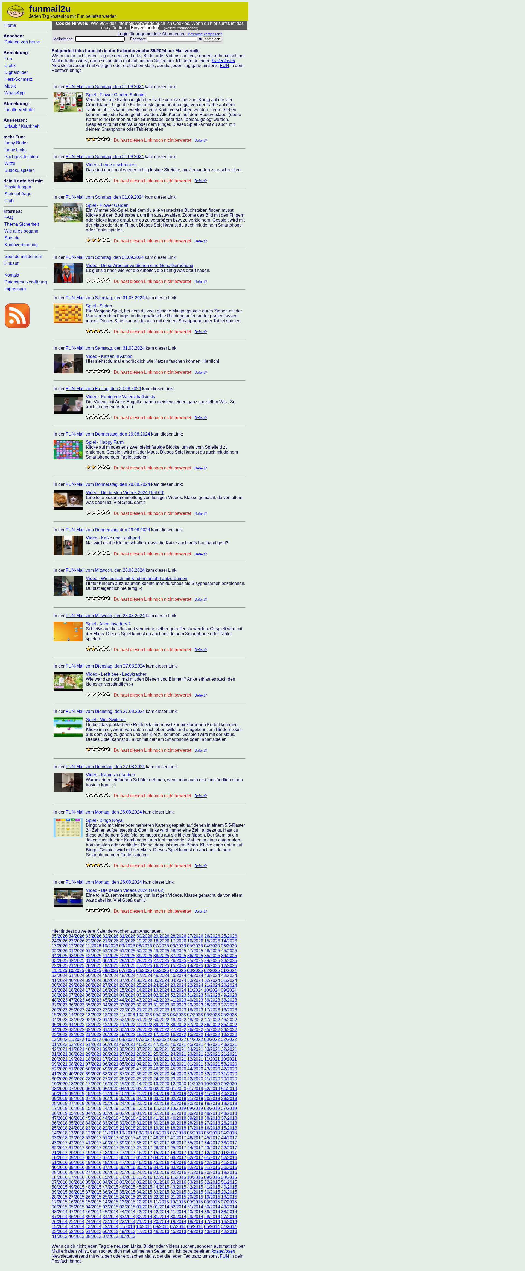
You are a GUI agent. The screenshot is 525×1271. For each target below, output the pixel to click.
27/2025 (161, 960)
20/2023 (161, 1010)
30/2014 (178, 1216)
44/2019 (161, 1093)
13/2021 (178, 1059)
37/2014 (60, 1216)
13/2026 (60, 946)
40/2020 (76, 1074)
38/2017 (144, 1143)
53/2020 (229, 1064)
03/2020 (144, 1088)
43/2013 (212, 1231)
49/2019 (76, 1093)
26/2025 (178, 960)
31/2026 (127, 936)
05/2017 (144, 1157)
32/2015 (178, 1192)
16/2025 (161, 965)
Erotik (10, 65)
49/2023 (229, 995)
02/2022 (229, 1039)
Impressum (15, 288)
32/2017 (60, 1147)
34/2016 (161, 1167)
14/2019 (110, 1108)
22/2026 (93, 941)
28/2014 (212, 1216)
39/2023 (212, 1000)
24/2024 (161, 985)
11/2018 (110, 1133)
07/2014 (178, 1226)
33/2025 (60, 960)
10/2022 (93, 1039)
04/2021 (144, 1064)
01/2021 (195, 1064)
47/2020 (144, 1069)
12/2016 (161, 1177)
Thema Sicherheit (21, 224)
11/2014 (127, 1226)
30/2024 (60, 985)
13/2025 (212, 965)
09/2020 (229, 1083)
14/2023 (76, 1014)
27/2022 (178, 1029)
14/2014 (76, 1226)
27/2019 (76, 1103)
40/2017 (110, 1143)
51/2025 (127, 950)
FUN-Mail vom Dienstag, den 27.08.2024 (105, 666)
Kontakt (11, 275)
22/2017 (229, 1147)
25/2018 (60, 1128)
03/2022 (212, 1039)
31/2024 (229, 980)
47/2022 (212, 1019)
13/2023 (93, 1014)
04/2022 (195, 1039)
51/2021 (93, 1044)
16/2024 (110, 990)
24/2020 (161, 1078)
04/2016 (110, 1182)
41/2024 (60, 980)
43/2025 (76, 955)
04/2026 (212, 946)
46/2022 (229, 1019)
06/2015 (60, 1207)
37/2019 (93, 1098)
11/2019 (161, 1108)
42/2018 (144, 1118)
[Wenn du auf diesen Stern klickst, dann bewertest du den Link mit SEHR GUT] (108, 139)
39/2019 (60, 1098)
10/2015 (178, 1202)
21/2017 (60, 1152)
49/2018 (212, 1113)
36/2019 (110, 1098)
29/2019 (229, 1098)
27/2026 (195, 936)
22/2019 (161, 1103)
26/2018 (229, 1123)
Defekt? (200, 140)
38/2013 (93, 1236)
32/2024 (212, 980)
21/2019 (178, 1103)
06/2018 (195, 1133)
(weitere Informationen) (181, 28)
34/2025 (229, 955)
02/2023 (93, 1019)
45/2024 (178, 975)
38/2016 (93, 1167)
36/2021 (161, 1049)
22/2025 (60, 965)
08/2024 (60, 995)
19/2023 (178, 1010)
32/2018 (127, 1123)
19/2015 (212, 1197)
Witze (9, 163)
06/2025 (144, 970)
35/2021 (178, 1049)
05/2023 (229, 1014)
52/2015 (212, 1182)
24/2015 (127, 1197)
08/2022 (127, 1039)
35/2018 (76, 1123)
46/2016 (144, 1162)
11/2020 (195, 1083)
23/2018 (93, 1128)
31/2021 (60, 1054)
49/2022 (178, 1019)
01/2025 (93, 950)
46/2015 (127, 1187)
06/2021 (110, 1064)
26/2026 (212, 936)
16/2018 (212, 1128)
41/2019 (212, 1093)
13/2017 (195, 1152)
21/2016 (195, 1172)
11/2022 (76, 1039)
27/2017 (144, 1147)
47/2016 (127, 1162)
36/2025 (195, 955)
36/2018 (60, 1123)
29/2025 (127, 960)
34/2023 (110, 1005)
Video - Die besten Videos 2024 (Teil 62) (125, 890)
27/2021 (127, 1054)
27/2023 (229, 1005)
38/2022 (178, 1024)
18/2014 (195, 1221)
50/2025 (144, 950)
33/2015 (161, 1192)
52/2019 (212, 1088)
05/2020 (110, 1088)
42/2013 (229, 1231)
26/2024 (127, 985)
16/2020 (110, 1083)
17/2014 (212, 1221)
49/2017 (144, 1138)
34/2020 (178, 1074)
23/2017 (212, 1147)
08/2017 (93, 1157)
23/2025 (229, 960)
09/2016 (212, 1177)
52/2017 (93, 1138)
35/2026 (60, 936)
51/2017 (110, 1138)
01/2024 (229, 970)
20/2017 (76, 1152)
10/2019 (178, 1108)
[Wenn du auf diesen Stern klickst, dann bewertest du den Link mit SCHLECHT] (93, 139)
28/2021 (110, 1054)
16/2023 (229, 1010)
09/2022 (110, 1039)
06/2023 (212, 1014)
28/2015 (60, 1197)
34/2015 (144, 1192)
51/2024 (76, 975)
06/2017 (127, 1157)
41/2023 (178, 1000)
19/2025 (110, 965)
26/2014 (60, 1221)
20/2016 (212, 1172)
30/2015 (212, 1192)
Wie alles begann (21, 231)
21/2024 (212, 985)
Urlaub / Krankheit (21, 126)
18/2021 (93, 1059)
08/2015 (212, 1202)
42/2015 (195, 1187)
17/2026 (178, 941)
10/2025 (76, 970)
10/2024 (212, 990)
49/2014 (229, 1207)
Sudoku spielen (19, 170)
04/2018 (229, 1133)
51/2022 (144, 1019)
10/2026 (110, 946)
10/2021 (229, 1059)
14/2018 (60, 1133)
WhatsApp (14, 93)
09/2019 (195, 1108)
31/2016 (212, 1167)
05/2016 (93, 1182)
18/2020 (76, 1083)
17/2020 (93, 1083)
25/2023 (76, 1010)
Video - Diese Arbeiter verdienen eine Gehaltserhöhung (139, 265)
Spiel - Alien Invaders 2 (108, 624)
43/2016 (195, 1162)
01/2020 (178, 1088)
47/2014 (76, 1211)
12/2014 (110, 1226)
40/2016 (60, 1167)
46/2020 (161, 1069)
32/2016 (195, 1167)
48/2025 (178, 950)
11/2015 (161, 1202)
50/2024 (93, 975)
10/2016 (195, 1177)
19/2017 (93, 1152)
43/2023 (144, 1000)
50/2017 (127, 1138)
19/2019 (212, 1103)
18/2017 (110, 1152)
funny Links (15, 149)
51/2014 (195, 1207)
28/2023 (212, 1005)
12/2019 (144, 1108)
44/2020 (195, 1069)
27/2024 (110, 985)
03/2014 (60, 1231)
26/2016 (110, 1172)
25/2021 (161, 1054)
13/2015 (127, 1202)
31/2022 (110, 1029)
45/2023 (110, 1000)
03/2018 (60, 1138)
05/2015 (76, 1207)
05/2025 (161, 970)
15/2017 (161, 1152)
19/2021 (76, 1059)
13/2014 (93, 1226)
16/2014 (229, 1221)
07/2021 (93, 1064)
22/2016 (178, 1172)
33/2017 (229, 1143)
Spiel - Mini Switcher (106, 719)
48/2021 (144, 1044)
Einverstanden (145, 27)
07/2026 (161, 946)
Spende (12, 238)
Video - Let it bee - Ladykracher (116, 674)
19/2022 (127, 1034)
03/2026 (229, 946)
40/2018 (178, 1118)
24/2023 (93, 1010)
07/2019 (229, 1108)
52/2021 (76, 1044)
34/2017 (212, 1143)
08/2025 (110, 970)
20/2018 (144, 1128)
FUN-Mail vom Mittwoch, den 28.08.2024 (105, 570)
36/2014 (76, 1216)
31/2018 (144, 1123)
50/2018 (195, 1113)
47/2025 (195, 950)
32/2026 (110, 936)
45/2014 (110, 1211)
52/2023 (178, 995)
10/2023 (144, 1014)
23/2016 (161, 1172)
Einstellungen (17, 187)
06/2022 (161, 1039)
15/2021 (144, 1059)
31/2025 (93, 960)
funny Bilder (16, 143)
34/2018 (93, 1123)
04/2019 (93, 1113)
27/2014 (229, 1216)
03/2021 (161, 1064)
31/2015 (195, 1192)
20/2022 (110, 1034)
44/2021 (212, 1044)
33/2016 (178, 1167)
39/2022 (161, 1024)
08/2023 (178, 1014)
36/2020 (144, 1074)
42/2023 (161, 1000)
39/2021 (110, 1049)
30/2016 (229, 1167)
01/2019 (195, 1088)
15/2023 (60, 1014)
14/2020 (144, 1083)
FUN (224, 65)
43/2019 (178, 1093)
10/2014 (144, 1226)
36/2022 (212, 1024)
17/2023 (212, 1010)
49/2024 (110, 975)
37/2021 (144, 1049)
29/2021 (93, 1054)
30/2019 (212, 1098)
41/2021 (76, 1049)
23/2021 (195, 1054)
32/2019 (178, 1098)
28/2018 (195, 1123)
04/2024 (127, 995)
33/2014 (127, 1216)
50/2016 (76, 1162)
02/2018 (76, 1138)
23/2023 (110, 1010)
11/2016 (178, 1177)
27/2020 (110, 1078)
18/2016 (60, 1177)
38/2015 (76, 1192)
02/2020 (161, 1088)
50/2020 (93, 1069)
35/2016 (144, 1167)
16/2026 (195, 941)
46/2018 (76, 1118)
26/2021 (144, 1054)
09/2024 (229, 990)
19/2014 (178, 1221)
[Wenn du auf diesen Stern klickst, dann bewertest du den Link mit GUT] (103, 139)
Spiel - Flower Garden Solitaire (116, 94)
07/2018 (178, 1133)
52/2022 (127, 1019)
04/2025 (178, 970)
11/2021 (212, 1059)
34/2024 (178, 980)
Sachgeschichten (21, 156)
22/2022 (76, 1034)
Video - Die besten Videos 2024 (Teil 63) (125, 492)
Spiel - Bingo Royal (105, 820)
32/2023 (144, 1005)
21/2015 (178, 1197)
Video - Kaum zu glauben (110, 775)
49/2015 (76, 1187)
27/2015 (76, 1197)
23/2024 (178, 985)
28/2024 (93, 985)
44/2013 (195, 1231)
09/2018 (144, 1133)
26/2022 (195, 1029)
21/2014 (144, 1221)
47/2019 (110, 1093)
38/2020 (110, 1074)
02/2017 (195, 1157)
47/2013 (144, 1231)
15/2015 (93, 1202)
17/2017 (127, 1152)
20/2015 (195, 1197)
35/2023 (93, 1005)
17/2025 (144, 965)
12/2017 (212, 1152)
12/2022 (60, 1039)
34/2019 (144, 1098)
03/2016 (127, 1182)
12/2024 (178, 990)
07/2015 (229, 1202)
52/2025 (110, 950)
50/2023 (212, 995)
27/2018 (212, 1123)
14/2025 (195, 965)
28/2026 (178, 936)
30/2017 (93, 1147)
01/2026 (76, 950)
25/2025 (195, 960)
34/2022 (60, 1029)
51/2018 (178, 1113)
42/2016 (212, 1162)
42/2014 (161, 1211)
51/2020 (76, 1069)
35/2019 (127, 1098)
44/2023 (127, 1000)
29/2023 (195, 1005)
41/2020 (60, 1074)
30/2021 (76, 1054)
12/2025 (229, 965)
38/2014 (229, 1211)
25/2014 (76, 1221)
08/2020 (60, 1088)
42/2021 (60, 1049)
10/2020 (212, 1083)
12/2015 (144, 1202)
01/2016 (161, 1182)
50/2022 (161, 1019)
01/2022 (60, 1044)
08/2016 (229, 1177)
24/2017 (195, 1147)
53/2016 (178, 1182)
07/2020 (76, 1088)
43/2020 (212, 1069)
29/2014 (195, 1216)
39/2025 (144, 955)
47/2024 (144, 975)
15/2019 (93, 1108)
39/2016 (76, 1167)
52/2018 (161, 1113)
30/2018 (161, 1123)
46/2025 (212, 950)
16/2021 (127, 1059)
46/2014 (93, 1211)
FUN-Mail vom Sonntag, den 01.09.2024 (105, 86)
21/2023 (144, 1010)
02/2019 (127, 1113)
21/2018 (127, 1128)
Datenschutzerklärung (25, 282)
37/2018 (229, 1118)
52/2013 (76, 1231)
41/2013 (60, 1236)
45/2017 (212, 1138)
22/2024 (195, 985)
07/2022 (144, 1039)
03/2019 (110, 1113)
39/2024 (93, 980)
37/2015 (93, 1192)
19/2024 (60, 990)
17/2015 (60, 1202)
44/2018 (110, 1118)
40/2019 (229, 1093)
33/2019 (161, 1098)
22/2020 (195, 1078)
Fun (8, 58)
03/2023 (76, 1019)
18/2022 (144, 1034)
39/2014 (212, 1211)
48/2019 (93, 1093)
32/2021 (229, 1049)
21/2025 (76, 965)
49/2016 (93, 1162)
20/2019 (195, 1103)
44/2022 (76, 1024)
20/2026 (127, 941)
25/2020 (144, 1078)
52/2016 (229, 1157)
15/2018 (229, 1128)
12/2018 (93, 1133)
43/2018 (127, 1118)
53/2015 (195, 1182)
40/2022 (144, 1024)
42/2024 (229, 975)
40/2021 (93, 1049)
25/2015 (110, 1197)
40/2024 (76, 980)
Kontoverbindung (21, 244)
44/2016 (178, 1162)
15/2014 (60, 1226)
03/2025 (195, 970)
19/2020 (60, 1083)
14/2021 (161, 1059)
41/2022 (127, 1024)
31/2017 (76, 1147)
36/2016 (127, 1167)
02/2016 (144, 1182)
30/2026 (144, 936)
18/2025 (127, 965)
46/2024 (161, 975)
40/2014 (195, 1211)
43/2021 (229, 1044)
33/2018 (110, 1123)
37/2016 (110, 1167)
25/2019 (110, 1103)
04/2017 (161, 1157)
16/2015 (76, 1202)
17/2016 (76, 1177)
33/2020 (195, 1074)
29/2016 (60, 1172)
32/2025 (76, 960)
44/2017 (229, 1138)
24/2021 (178, 1054)
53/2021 (212, 1064)
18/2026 (161, 941)
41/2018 (161, 1118)
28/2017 (127, 1147)
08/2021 (76, 1064)
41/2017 (93, 1143)
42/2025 (93, 955)
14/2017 (178, 1152)
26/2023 (60, 1010)
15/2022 (195, 1034)
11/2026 (93, 946)
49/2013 (127, 1231)
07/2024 (76, 995)
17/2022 (161, 1034)
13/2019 (127, 1108)
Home (10, 25)
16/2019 (76, 1108)
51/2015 (229, 1182)
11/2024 (195, 990)
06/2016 (76, 1182)
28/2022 (161, 1029)
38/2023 (229, 1000)
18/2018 (178, 1128)
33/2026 (93, 936)
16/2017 (144, 1152)
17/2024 (93, 990)
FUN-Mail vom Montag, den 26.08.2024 (104, 812)
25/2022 (212, 1029)
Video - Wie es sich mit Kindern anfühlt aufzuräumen (136, 578)
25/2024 (144, 985)
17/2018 (195, 1128)
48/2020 (127, 1069)
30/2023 (178, 1005)
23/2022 (60, 1034)
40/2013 (76, 1236)
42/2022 (110, 1024)
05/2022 (178, 1039)
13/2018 (76, 1133)
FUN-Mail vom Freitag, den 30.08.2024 (103, 388)
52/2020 (60, 1069)
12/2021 (195, 1059)
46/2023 (93, 1000)
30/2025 (110, 960)
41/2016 (229, 1162)
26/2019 (93, 1103)
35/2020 (161, 1074)
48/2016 (110, 1162)
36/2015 (110, 1192)
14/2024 (144, 990)
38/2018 (212, 1118)
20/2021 (60, 1059)
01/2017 (212, 1157)
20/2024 (229, 985)
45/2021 (195, 1044)
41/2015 (212, 1187)
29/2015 (229, 1192)
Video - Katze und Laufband (113, 538)
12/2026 (76, 946)
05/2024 (110, 995)
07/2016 (60, 1182)
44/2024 (195, 975)
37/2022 (195, 1024)
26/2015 (93, 1197)
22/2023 (127, 1010)
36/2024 (144, 980)
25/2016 (127, 1172)
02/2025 (212, 970)
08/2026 (144, 946)
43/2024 (212, 975)
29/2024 (76, 985)
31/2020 (229, 1074)
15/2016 (110, 1177)
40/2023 (195, 1000)
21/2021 (229, 1054)
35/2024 (161, 980)
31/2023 (161, 1005)
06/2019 (60, 1113)
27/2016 (93, 1172)
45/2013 (178, 1231)
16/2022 (178, 1034)
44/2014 (127, 1211)
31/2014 (161, 1216)
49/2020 (110, 1069)
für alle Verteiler (19, 109)
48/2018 (229, 1113)
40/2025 (127, 955)
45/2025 (229, 950)
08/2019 (212, 1108)
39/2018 (195, 1118)
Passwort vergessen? (205, 34)
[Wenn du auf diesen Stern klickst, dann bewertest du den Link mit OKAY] (98, 139)
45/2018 (93, 1118)
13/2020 (161, 1083)
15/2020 (127, 1083)
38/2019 (76, 1098)
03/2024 (144, 995)
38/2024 (110, 980)
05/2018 (212, 1133)
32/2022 (93, 1029)
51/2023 (195, 995)
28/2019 (60, 1103)
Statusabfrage (17, 193)
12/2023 (110, 1014)
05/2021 (127, 1064)
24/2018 (76, 1128)
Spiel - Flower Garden (107, 205)
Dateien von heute (22, 42)
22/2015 (161, 1197)
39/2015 (60, 1192)
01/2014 (161, 1207)
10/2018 (127, 1133)
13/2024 (161, 990)
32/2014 (144, 1216)
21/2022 (93, 1034)
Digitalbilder (16, 72)
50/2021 (110, 1044)
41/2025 (110, 955)
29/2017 (110, 1147)
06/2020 (93, 1088)
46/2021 (178, 1044)
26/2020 (127, 1078)
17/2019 (60, 1108)
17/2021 (110, 1059)
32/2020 (212, 1074)
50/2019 (60, 1093)
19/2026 (144, 941)
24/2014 (93, 1221)
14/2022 (212, 1034)
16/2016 (93, 1177)
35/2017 (195, 1143)
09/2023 (161, 1014)
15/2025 (178, 965)
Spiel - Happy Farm (105, 442)
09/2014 (161, 1226)
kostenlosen (223, 60)
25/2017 (178, 1147)
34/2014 (110, 1216)
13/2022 (229, 1034)
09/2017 (76, 1157)
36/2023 (76, 1005)
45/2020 (178, 1069)
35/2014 (93, 1216)
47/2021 (161, 1044)
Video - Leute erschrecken (111, 164)
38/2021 (127, 1049)
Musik (10, 86)
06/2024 (93, 995)
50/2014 (212, 1207)
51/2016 (60, 1162)
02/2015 (127, 1207)
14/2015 (110, 1202)
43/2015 (178, 1187)
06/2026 (178, 946)
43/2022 (93, 1024)
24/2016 (144, 1172)
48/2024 (127, 975)
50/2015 (60, 1187)
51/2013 (93, 1231)
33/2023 (127, 1005)
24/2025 (212, 960)
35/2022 (229, 1024)
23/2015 (144, 1197)
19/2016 (229, 1172)
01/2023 (110, 1019)
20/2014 (161, 1221)
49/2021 (127, 1044)
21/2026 (110, 941)
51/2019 (229, 1088)
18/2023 (195, 1010)
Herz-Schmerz (18, 79)
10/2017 (60, 1157)
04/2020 (127, 1088)
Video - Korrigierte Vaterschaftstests (120, 396)
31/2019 (195, 1098)
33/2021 (212, 1049)
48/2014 (60, 1211)
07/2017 (110, 1157)
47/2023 (76, 1000)
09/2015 (195, 1202)
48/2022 (195, 1019)
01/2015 (144, 1207)
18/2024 (76, 990)
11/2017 (229, 1152)
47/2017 (178, 1138)
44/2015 (161, 1187)
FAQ (8, 217)
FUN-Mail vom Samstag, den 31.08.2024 (105, 297)
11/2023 (127, 1014)
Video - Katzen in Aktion (109, 356)
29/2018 (178, 1123)
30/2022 (127, 1029)
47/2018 (60, 1118)
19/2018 (161, 1128)
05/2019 (76, 1113)
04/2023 (60, 1019)
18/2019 (229, 1103)
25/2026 (229, 936)
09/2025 (93, 970)
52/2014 (178, 1207)
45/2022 (60, 1024)
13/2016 (144, 1177)
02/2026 (60, 950)
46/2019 (127, 1093)
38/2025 (161, 955)
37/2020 (127, 1074)
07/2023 (195, 1014)
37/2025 (178, 955)
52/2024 (60, 975)
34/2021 (195, 1049)
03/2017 (178, 1157)
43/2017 (60, 1143)
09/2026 (127, 946)
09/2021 (60, 1064)
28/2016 (76, 1172)
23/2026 (76, 941)
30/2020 (60, 1078)
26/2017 (161, 1147)
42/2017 (76, 1143)
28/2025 (144, 960)
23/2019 (144, 1103)
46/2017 (195, 1138)
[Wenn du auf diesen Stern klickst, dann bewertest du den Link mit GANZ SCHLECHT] (88, 139)
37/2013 (110, 1236)
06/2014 (195, 1226)
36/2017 (178, 1143)
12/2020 (178, 1083)
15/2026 (212, 941)
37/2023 (60, 1005)
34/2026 (76, 936)
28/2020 (93, 1078)
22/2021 (212, 1054)
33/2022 (76, 1029)
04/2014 (229, 1226)
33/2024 (195, 980)
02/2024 (161, 995)
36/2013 (127, 1236)
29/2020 (76, 1078)
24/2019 (127, 1103)
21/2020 (212, 1078)
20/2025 (93, 965)
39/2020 (93, 1074)
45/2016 (161, 1162)
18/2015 (229, 1197)
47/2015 (110, 1187)
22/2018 (110, 1128)
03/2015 (110, 1207)
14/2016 (127, 1177)
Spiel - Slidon (99, 306)
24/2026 (60, 941)
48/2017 (161, 1138)
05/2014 (212, 1226)
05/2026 (195, 946)
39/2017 (127, 1143)
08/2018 (161, 1133)
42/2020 (229, 1069)
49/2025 (161, 950)
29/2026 (161, 936)
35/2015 (127, 1192)
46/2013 (161, 1231)
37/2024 (127, 980)
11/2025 (59, 970)
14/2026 (229, 941)
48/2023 (60, 1000)
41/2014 (178, 1211)
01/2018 (144, 1113)
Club (9, 200)
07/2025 (127, 970)
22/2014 (127, 1221)
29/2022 (144, 1029)
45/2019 (144, 1093)
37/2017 (161, 1143)
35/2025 (212, 955)
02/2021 (178, 1064)
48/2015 (93, 1187)
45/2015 (144, 1187)
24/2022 (229, 1029)
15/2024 (127, 990)
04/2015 (93, 1207)
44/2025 (60, 955)
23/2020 (178, 1078)
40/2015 (229, 1187)
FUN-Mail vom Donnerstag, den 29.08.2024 (108, 434)
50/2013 (110, 1231)
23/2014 (110, 1221)
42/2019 (195, 1093)
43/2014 (144, 1211)
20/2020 (229, 1078)
